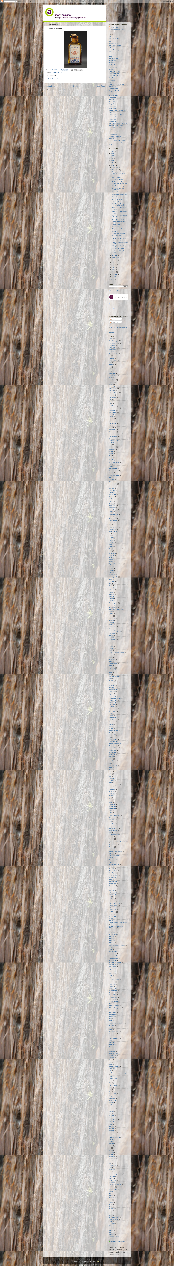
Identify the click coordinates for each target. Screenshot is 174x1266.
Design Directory (113, 104)
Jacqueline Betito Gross (117, 29)
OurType (111, 1025)
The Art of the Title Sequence (117, 84)
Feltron (111, 600)
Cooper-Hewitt (113, 860)
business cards (113, 765)
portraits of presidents (115, 1184)
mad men (111, 542)
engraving (111, 637)
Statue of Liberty (113, 748)
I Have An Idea (113, 117)
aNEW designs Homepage (116, 36)
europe (111, 1141)
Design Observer (113, 43)
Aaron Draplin (113, 670)
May (113, 267)
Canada (111, 473)
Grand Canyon (113, 709)
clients (110, 767)
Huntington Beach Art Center (117, 945)
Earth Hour (112, 890)
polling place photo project (116, 652)
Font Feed (112, 704)
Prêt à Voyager (113, 67)
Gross (110, 930)
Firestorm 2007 (113, 894)
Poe (110, 737)
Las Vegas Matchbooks (118, 221)
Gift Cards (112, 920)
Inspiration (112, 345)
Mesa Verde (112, 999)
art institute (112, 380)
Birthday (111, 592)
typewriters (112, 1223)
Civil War (111, 681)
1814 (110, 810)
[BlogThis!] (77, 70)
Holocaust (111, 943)
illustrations (112, 431)
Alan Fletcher (112, 817)
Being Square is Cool (118, 228)
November (115, 170)
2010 (112, 160)
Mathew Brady (113, 992)
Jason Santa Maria (114, 956)
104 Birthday (112, 806)
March (114, 272)
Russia (111, 1047)
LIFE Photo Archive (117, 179)
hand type (111, 780)
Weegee (111, 1096)
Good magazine (113, 603)
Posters (111, 382)
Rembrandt (112, 1042)
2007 (112, 279)
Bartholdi (111, 839)
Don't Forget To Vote (118, 248)
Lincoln (111, 616)
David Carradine (113, 875)
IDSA (110, 52)
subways (111, 791)
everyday (111, 1143)
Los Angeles (112, 423)
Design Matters (113, 881)
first (110, 1148)
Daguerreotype (113, 870)
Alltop (110, 821)
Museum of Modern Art (115, 136)
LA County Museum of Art (116, 127)
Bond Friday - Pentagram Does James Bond (119, 204)
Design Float (112, 119)
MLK (110, 525)
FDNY (110, 516)
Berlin (110, 678)
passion (111, 501)
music (110, 481)
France (111, 492)
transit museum (113, 1219)
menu (110, 1167)
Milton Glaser (112, 388)
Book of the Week (114, 470)
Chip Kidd (111, 853)
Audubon (111, 836)
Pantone (111, 559)
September (115, 257)
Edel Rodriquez (113, 892)
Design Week (112, 883)
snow (110, 1200)
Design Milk (112, 62)
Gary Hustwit (112, 518)
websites (111, 369)
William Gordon (113, 1100)
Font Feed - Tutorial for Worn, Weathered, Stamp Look (120, 242)
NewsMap (111, 138)
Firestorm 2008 (113, 700)
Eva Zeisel (112, 449)
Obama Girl (115, 231)
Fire (110, 403)
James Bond (112, 553)
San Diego (112, 1051)
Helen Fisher (112, 940)
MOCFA (111, 986)
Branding (111, 390)
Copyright (111, 862)
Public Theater (113, 741)
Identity (111, 611)
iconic (110, 782)
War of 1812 (112, 1093)
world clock (112, 1232)
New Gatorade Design (118, 186)
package (111, 414)
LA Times (111, 522)
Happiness (112, 938)
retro (110, 1193)
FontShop (111, 899)
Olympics (111, 620)
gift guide (111, 1152)
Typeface (111, 756)
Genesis (111, 914)
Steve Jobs (112, 1068)
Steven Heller (112, 750)
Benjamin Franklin (114, 676)
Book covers (112, 447)
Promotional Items (114, 1038)
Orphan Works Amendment (116, 1023)
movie (110, 650)
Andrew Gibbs (113, 484)
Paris (110, 1029)
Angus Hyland (113, 830)
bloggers (111, 442)
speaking (111, 503)
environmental (113, 639)
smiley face (112, 659)
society (111, 1202)
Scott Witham (112, 1055)
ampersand (112, 1109)
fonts (110, 455)
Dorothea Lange (113, 888)
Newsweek (112, 1016)
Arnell (110, 832)
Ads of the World (113, 93)
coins (110, 771)
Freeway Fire (115, 201)
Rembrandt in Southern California (118, 189)
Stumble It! (112, 332)
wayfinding (112, 668)
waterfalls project (113, 1228)
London (111, 451)
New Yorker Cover (117, 199)
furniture (111, 570)
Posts (112, 319)
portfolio (111, 416)
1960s (110, 813)
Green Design (113, 520)
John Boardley (113, 960)
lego (110, 1161)
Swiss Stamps (116, 196)
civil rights (111, 1128)
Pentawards (112, 622)
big (109, 1117)
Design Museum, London (116, 125)
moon (110, 1171)
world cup (111, 1234)
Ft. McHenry (112, 912)
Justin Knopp (112, 971)
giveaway (111, 572)
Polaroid (111, 624)
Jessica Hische (113, 717)
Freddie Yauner (113, 905)
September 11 (113, 531)
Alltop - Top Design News (116, 49)
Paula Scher (112, 529)
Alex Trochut (112, 819)
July (113, 262)
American (111, 826)
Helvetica (111, 605)
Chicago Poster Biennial (115, 851)
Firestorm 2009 (113, 702)
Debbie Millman (113, 58)
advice (110, 1104)
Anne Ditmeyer (113, 587)
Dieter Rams (112, 886)
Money (111, 453)
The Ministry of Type (114, 71)
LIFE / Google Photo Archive (117, 140)
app (110, 763)
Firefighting (112, 406)
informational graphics (115, 434)
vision (110, 1226)
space (110, 661)
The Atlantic (112, 1076)
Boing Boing (112, 121)
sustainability (112, 505)
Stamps (111, 395)
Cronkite (111, 866)
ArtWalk (111, 512)
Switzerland (112, 754)
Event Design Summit (115, 698)
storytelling (112, 1208)
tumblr (110, 1221)
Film (110, 401)
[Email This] (75, 70)
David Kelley (112, 877)
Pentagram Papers (114, 1031)
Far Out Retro (116, 224)
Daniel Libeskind (113, 683)
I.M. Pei (111, 713)
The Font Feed (113, 65)
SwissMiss (112, 80)
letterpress (112, 574)
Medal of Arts (112, 995)
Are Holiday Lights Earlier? (119, 219)
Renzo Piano (112, 1044)
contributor (112, 1130)
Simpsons (111, 1057)
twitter (110, 665)
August (114, 260)
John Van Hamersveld (115, 962)
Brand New (112, 112)
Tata (110, 1070)
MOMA (111, 728)
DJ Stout (111, 868)
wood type (112, 507)
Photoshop (112, 496)
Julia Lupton (112, 966)
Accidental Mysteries (115, 75)
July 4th (111, 969)
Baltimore (111, 590)
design (111, 338)
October (114, 255)
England (111, 694)
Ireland (111, 715)
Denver (111, 879)
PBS (110, 1027)
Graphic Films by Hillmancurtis (117, 110)
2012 (112, 155)
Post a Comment (53, 79)
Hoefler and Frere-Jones (116, 609)
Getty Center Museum (115, 548)
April (113, 269)
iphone (111, 642)
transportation (113, 663)
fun (110, 356)
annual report (112, 761)
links (110, 1163)
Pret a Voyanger (113, 739)
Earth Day (111, 488)
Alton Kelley (112, 823)
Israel (110, 551)
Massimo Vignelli (113, 527)
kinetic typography (114, 784)
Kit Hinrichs (112, 722)
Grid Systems (112, 711)
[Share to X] (78, 70)
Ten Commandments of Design (118, 1072)
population (112, 789)
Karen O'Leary (113, 973)
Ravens (111, 1040)
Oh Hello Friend (113, 95)
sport (110, 579)
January (114, 276)
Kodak (110, 975)
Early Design (112, 691)
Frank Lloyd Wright (114, 903)
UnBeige (111, 99)
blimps (110, 1124)
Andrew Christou (113, 828)
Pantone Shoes (116, 192)
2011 (112, 158)
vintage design (113, 468)
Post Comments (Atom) (60, 89)
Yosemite (111, 1102)
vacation (111, 419)
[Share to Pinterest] (82, 70)
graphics (111, 358)
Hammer (111, 936)
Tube (110, 1087)
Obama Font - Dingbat (118, 233)
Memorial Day (113, 997)
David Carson (113, 687)
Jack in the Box (113, 951)
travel (110, 466)
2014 (112, 151)
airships (111, 1107)
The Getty (111, 130)
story (110, 1206)
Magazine (111, 555)
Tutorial (111, 629)
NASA (110, 557)
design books (112, 412)
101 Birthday (112, 804)
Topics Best (119, 312)
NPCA (110, 1003)
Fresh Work (112, 706)
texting (111, 1215)
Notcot (110, 56)
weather (111, 1230)
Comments (114, 322)
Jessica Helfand (113, 958)
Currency (111, 598)
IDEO (110, 947)
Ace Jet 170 (112, 69)
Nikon (110, 1018)
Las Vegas (112, 982)
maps (110, 464)
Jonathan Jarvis (113, 964)
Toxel (110, 82)
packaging (112, 386)
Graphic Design (113, 341)
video (110, 377)
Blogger (97, 1261)
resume (111, 1191)
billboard (111, 1122)
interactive (112, 1156)
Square (111, 1064)
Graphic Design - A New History (118, 922)
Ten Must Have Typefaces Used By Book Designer (119, 182)
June (113, 265)
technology (112, 581)
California (111, 594)
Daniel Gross (114, 27)
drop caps (111, 1139)
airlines (111, 759)
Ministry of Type (113, 730)
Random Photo (113, 354)
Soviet (110, 1060)
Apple (110, 674)
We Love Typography (115, 45)
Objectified (112, 618)
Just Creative (112, 60)
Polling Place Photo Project (119, 238)
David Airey (112, 685)
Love (110, 726)
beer (110, 1113)
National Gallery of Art (115, 1008)
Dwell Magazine (113, 689)
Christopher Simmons (115, 855)
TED (110, 399)
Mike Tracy (112, 101)
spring (110, 1204)
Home (75, 86)
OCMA (111, 1021)
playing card (112, 1180)
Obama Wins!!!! (116, 236)
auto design (112, 633)
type (110, 362)
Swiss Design (112, 752)
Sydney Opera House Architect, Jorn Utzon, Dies (119, 173)
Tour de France (113, 1085)
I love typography (114, 73)
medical (111, 646)
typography (112, 351)
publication (112, 1187)
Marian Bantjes (113, 990)
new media (112, 1176)
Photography (112, 349)
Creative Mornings (114, 864)
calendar (111, 1126)
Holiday (111, 364)
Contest (111, 857)
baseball (111, 1111)
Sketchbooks (112, 626)
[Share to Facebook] (80, 70)
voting (61, 72)
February (115, 274)
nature (110, 384)
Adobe (110, 672)
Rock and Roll (113, 745)
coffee (110, 769)
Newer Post (50, 86)
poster (110, 544)
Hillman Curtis (113, 607)
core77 (111, 538)
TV (109, 533)
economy (111, 540)
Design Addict (113, 86)
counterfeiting (113, 1132)
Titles (110, 1083)
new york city (112, 397)
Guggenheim (112, 932)
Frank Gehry (112, 901)
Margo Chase (113, 988)
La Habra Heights (114, 979)
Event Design (112, 696)
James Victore (113, 953)
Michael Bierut (113, 494)
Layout (111, 724)
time (110, 583)
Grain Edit (111, 78)
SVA (110, 1049)
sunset (111, 1210)
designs (111, 568)
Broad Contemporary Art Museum (118, 841)
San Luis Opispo (113, 1053)
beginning (111, 1115)
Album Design (113, 509)
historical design (113, 343)
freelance (111, 778)
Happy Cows (115, 226)
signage (111, 1195)
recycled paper (113, 1189)
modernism (112, 1169)
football (111, 1150)
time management (114, 1217)
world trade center (114, 1236)
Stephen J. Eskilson (114, 1066)
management (112, 1165)
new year (111, 1178)
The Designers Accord (115, 97)
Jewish (111, 457)
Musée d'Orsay (113, 134)
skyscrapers (112, 1197)
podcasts (111, 1182)
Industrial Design (113, 393)
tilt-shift (111, 795)
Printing (111, 561)
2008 (112, 165)
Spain (110, 1062)
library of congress (114, 462)
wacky (110, 802)
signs (110, 657)
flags (110, 776)
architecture (112, 410)
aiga (110, 425)
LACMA (111, 613)
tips (110, 797)
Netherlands (112, 1012)
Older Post (100, 86)
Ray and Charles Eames (116, 564)
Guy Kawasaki (113, 934)
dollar (110, 774)
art (109, 371)
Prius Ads (111, 1036)
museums (111, 479)
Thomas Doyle (113, 1078)
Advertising (112, 373)
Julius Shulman (113, 720)
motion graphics (113, 577)
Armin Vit (111, 546)
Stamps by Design (117, 177)
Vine (110, 1089)
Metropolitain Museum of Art (117, 132)
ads (110, 535)
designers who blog (114, 1137)
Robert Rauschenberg (115, 743)
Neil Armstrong (113, 1010)
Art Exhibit (112, 438)
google (111, 1154)
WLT (110, 1091)
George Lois (112, 916)
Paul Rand (112, 735)
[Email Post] (71, 70)
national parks (113, 375)
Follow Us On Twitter (115, 39)
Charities (111, 847)
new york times (113, 436)
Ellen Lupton (112, 490)
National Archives (114, 1005)
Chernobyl (112, 849)
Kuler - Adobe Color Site (116, 114)
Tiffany (111, 1080)
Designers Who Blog (114, 91)
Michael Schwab (113, 1001)
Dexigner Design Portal (115, 106)
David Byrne (112, 873)
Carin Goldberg (113, 844)
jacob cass (112, 1158)
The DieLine (112, 54)
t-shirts (111, 1213)
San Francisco (113, 499)
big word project (113, 1119)
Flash (110, 896)
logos (110, 367)
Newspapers (112, 1014)
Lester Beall (112, 984)
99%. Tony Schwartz (114, 815)
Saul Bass (111, 566)
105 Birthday (112, 808)
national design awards (115, 1174)
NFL (110, 733)
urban (110, 800)
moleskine (112, 648)
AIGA (110, 41)
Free (110, 907)
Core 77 (111, 47)
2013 (112, 153)
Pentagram (112, 429)
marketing (111, 644)
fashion (111, 1146)
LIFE (110, 977)
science (111, 655)
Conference (112, 596)
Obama (111, 427)
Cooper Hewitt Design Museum (118, 123)
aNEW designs (54, 72)
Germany (111, 918)
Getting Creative (113, 408)
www (110, 445)
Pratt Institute (112, 1034)
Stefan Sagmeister (114, 475)
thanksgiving (112, 793)
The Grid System (113, 88)
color (110, 477)
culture (111, 635)
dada (110, 1135)
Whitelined (112, 1098)
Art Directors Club (114, 834)
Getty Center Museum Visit (119, 194)
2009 (112, 163)
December (115, 167)
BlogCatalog (112, 108)
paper (110, 787)
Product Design (113, 360)
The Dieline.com (113, 440)
